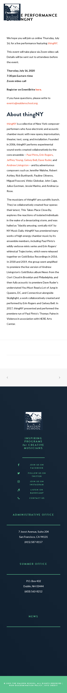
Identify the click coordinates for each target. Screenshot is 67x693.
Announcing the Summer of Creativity (33, 634)
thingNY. (53, 43)
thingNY (11, 123)
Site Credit (51, 685)
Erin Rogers (46, 154)
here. (39, 89)
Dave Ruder (45, 160)
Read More (32, 648)
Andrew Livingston (18, 165)
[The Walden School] (12, 12)
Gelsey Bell (30, 160)
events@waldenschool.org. (22, 103)
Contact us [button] (36, 498)
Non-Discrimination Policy (25, 685)
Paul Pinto (32, 154)
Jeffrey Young (15, 160)
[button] (18, 465)
